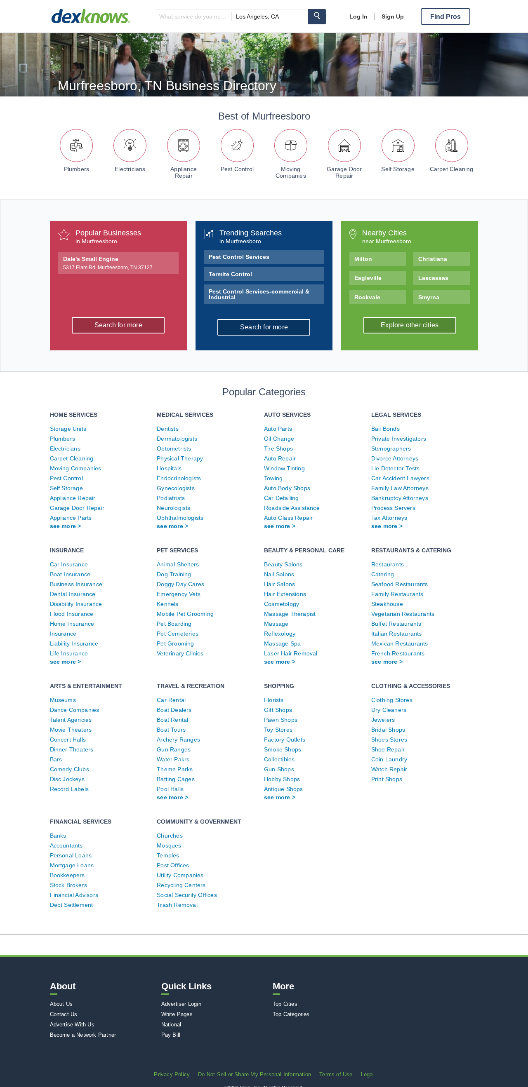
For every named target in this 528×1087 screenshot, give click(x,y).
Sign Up (393, 16)
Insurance (63, 633)
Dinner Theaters (72, 749)
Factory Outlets (284, 739)
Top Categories (291, 1014)
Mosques (169, 845)
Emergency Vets (178, 594)
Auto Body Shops (287, 488)
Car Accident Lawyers (400, 478)
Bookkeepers (67, 875)
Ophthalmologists (180, 517)
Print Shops (386, 779)
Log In (358, 16)
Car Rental (171, 700)
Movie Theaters (71, 729)
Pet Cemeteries (177, 633)
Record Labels (69, 789)
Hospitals (169, 468)
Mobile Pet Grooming (185, 613)
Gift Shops (278, 710)
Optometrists (174, 448)
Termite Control (230, 274)
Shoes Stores (389, 739)
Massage (276, 623)
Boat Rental (172, 719)
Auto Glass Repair (288, 517)
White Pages (177, 1014)
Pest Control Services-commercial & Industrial (259, 294)
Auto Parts (278, 428)
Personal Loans (71, 855)
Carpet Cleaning (452, 169)
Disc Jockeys (67, 779)
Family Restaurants (397, 594)
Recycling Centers (181, 885)
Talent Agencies (71, 719)
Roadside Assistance (292, 508)
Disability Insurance (76, 604)
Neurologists (173, 508)
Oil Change (279, 438)
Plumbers (77, 169)
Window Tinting (284, 468)
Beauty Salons (283, 564)
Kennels (167, 604)
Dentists (168, 428)
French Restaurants (398, 653)
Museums (63, 700)
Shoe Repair (388, 749)
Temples (168, 855)
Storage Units (68, 428)
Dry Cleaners (388, 710)
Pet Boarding (174, 623)
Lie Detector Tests (395, 468)
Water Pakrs (173, 759)
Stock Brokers (68, 885)
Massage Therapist (290, 613)
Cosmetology (281, 604)
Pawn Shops (280, 719)
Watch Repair (389, 769)
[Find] (317, 16)
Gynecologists (176, 488)
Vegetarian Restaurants (402, 613)
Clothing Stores (391, 700)
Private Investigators (398, 438)
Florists (274, 700)
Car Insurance (69, 564)
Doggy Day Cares (180, 584)
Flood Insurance (72, 613)
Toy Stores (278, 729)
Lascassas (433, 278)
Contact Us (64, 1014)
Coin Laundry (389, 759)
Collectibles (279, 759)
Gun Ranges (174, 749)
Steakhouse (387, 604)
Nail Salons (279, 574)
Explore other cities (409, 325)
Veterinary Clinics (180, 653)
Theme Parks (175, 769)
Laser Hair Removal (291, 653)
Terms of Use (335, 1074)
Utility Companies (180, 875)
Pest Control (237, 169)
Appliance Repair (183, 172)
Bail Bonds (385, 428)
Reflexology (279, 633)
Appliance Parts (71, 517)
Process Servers (393, 508)
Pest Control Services (239, 257)
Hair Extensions (285, 594)
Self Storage (397, 169)
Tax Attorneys (389, 517)
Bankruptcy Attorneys (399, 498)
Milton (363, 259)
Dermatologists (177, 438)
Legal (367, 1074)
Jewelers (383, 719)
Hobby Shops (282, 779)
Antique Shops (283, 789)
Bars (56, 759)
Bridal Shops (388, 729)
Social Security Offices (187, 895)
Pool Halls (170, 789)
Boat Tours (171, 729)
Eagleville (368, 278)
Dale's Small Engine (108, 263)
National (171, 1024)
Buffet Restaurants (396, 623)
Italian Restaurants (396, 633)
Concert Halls (68, 739)
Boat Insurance (70, 574)
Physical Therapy (180, 458)
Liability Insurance (74, 643)
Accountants (66, 845)
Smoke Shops (282, 749)
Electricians (130, 169)
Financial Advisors (74, 895)
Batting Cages (176, 779)
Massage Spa (282, 643)
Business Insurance (76, 584)
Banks (58, 835)
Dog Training (174, 574)
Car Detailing (281, 498)
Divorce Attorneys (394, 458)
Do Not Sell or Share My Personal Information (254, 1074)
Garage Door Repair (344, 172)
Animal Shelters (178, 564)
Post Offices (173, 865)
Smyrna (428, 297)
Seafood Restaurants (399, 584)
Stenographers (391, 448)
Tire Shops (278, 448)
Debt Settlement (71, 905)
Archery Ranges (178, 739)
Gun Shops (279, 769)
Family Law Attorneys (400, 488)
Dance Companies (74, 710)
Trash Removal (177, 905)
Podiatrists (171, 498)
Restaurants (387, 564)
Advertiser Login (181, 1004)
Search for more (118, 325)
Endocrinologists (179, 478)
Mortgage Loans (72, 865)
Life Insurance (69, 653)
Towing (273, 478)
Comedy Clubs (69, 769)
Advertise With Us (72, 1024)
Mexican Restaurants (399, 643)
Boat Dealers (174, 710)
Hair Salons (279, 584)
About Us (61, 1004)
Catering (382, 574)
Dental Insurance (73, 594)
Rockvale (367, 297)
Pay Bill (171, 1035)
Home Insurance (72, 623)
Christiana (432, 259)
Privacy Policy (172, 1074)
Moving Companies (291, 172)
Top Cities (285, 1004)
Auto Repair (280, 458)
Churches (170, 835)
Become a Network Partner (83, 1035)
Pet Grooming (175, 643)
